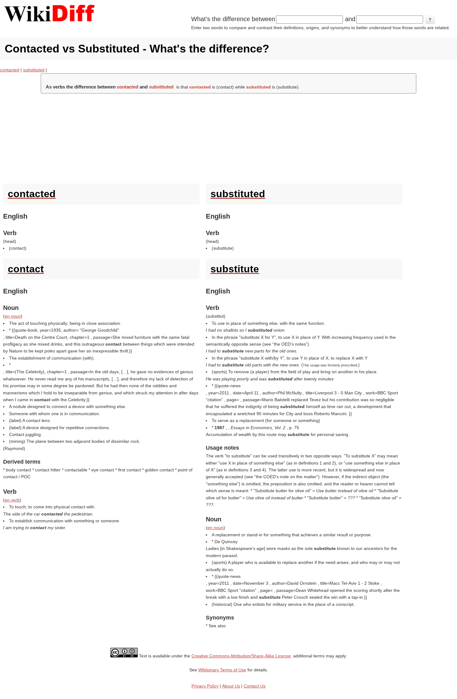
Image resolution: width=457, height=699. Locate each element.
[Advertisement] (228, 136)
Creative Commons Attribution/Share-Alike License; (242, 655)
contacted (9, 69)
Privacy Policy (205, 685)
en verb (12, 499)
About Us (231, 685)
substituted (33, 69)
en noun (13, 316)
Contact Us (254, 685)
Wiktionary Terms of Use (222, 669)
